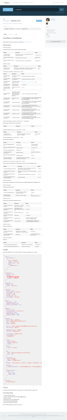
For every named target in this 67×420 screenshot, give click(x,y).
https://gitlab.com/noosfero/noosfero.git (28, 81)
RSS (4, 19)
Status (48, 417)
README (5, 34)
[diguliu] (47, 23)
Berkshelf (8, 26)
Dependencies (10, 34)
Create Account (56, 2)
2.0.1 (15, 20)
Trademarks (5, 415)
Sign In (62, 2)
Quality (15, 34)
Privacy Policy (33, 417)
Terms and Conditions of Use (26, 417)
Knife (11, 26)
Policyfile (4, 26)
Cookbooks (15, 2)
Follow (39, 20)
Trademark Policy (43, 417)
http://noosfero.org (27, 42)
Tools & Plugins (23, 2)
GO (62, 9)
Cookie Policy (38, 417)
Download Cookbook (55, 41)
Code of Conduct (19, 417)
